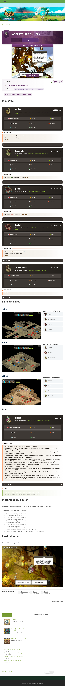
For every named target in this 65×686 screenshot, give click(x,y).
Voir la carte (32, 75)
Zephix (46, 592)
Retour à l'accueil (7, 671)
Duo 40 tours (30, 89)
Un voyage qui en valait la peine (14, 653)
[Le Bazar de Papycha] (32, 14)
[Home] (3, 24)
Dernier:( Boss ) (19, 89)
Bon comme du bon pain (12, 649)
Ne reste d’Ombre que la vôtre (13, 656)
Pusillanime (39, 89)
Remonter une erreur (57, 601)
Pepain (35, 592)
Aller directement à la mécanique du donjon (18, 94)
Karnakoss (24, 592)
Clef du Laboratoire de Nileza (17, 85)
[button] (49, 672)
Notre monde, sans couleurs (13, 660)
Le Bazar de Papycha (37, 683)
